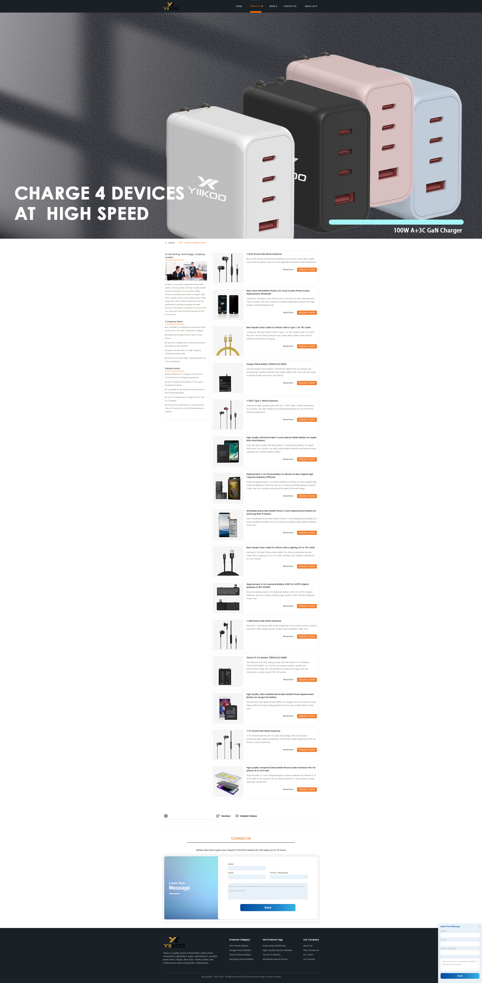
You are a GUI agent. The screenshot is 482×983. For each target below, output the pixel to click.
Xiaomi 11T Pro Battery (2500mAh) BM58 (267, 657)
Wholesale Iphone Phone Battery (275, 959)
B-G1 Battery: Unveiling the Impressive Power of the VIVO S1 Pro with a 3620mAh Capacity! (185, 329)
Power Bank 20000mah (274, 945)
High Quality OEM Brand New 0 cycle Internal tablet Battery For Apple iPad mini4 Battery (281, 439)
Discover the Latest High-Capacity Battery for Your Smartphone (185, 360)
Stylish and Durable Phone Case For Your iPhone (183, 337)
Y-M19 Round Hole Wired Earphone (264, 621)
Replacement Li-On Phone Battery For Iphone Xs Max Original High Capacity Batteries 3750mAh (280, 476)
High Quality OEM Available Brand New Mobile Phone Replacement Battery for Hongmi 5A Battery (280, 696)
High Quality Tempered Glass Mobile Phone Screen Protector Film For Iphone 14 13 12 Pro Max (281, 769)
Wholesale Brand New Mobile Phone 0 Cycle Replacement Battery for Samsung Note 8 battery (281, 512)
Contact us (290, 6)
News (272, 6)
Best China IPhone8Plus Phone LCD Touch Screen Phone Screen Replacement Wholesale (278, 292)
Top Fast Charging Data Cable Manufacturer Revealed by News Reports (185, 344)
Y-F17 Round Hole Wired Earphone (263, 731)
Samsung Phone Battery (241, 959)
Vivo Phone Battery (238, 945)
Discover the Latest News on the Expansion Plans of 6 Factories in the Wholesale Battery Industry (184, 408)
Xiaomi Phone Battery (240, 954)
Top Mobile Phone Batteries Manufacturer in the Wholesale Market (185, 391)
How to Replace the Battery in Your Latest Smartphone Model (184, 384)
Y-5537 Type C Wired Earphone (262, 400)
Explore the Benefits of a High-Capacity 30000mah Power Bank (183, 352)
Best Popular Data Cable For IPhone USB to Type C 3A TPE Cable (279, 327)
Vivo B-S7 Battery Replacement (271, 954)
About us (310, 6)
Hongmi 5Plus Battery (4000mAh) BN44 (266, 364)
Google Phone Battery (240, 950)
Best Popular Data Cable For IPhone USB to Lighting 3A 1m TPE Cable (281, 547)
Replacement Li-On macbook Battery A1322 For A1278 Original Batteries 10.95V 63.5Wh (278, 586)
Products (255, 6)
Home (239, 6)
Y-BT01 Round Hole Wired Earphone (264, 254)
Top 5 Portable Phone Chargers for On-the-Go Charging (185, 399)
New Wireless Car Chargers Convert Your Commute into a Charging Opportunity (184, 376)
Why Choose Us (311, 950)
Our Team (308, 954)
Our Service (309, 959)
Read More (288, 269)
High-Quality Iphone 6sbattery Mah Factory (278, 950)
